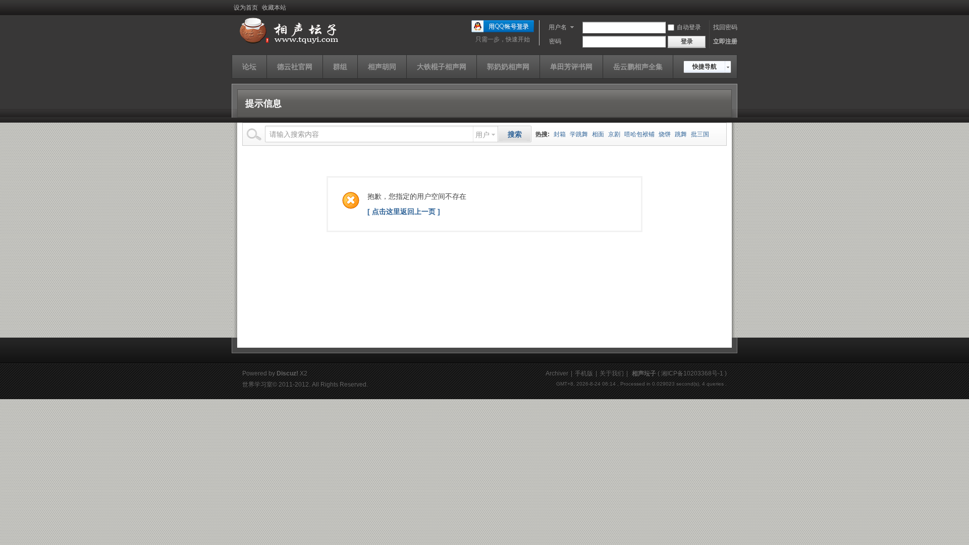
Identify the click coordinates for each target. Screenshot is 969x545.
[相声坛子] (287, 43)
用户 (482, 135)
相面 (598, 134)
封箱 (560, 134)
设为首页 (246, 7)
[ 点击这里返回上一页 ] (403, 211)
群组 (340, 67)
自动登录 (689, 27)
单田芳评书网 (571, 67)
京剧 (614, 134)
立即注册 (725, 41)
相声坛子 (644, 373)
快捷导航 (704, 66)
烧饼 (665, 134)
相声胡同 (382, 67)
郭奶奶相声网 (508, 67)
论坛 (249, 67)
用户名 (558, 27)
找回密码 (725, 27)
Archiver (557, 373)
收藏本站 (274, 7)
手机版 (584, 373)
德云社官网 (294, 67)
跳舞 (681, 134)
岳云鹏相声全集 (638, 67)
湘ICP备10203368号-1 (692, 373)
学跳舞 (579, 134)
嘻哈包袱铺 (639, 134)
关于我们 (612, 373)
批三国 (700, 134)
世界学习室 (257, 384)
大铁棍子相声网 (441, 67)
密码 (555, 41)
